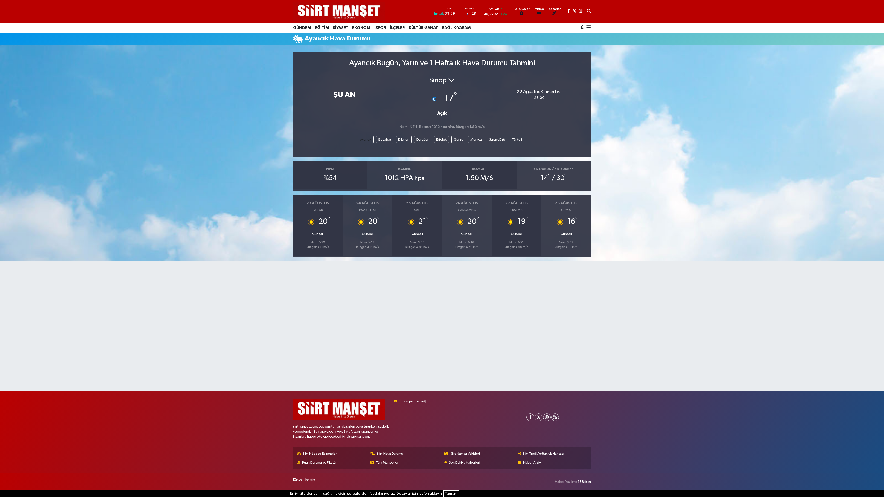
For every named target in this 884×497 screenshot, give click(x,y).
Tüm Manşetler (387, 462)
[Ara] (589, 11)
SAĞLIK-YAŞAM (456, 28)
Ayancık (365, 139)
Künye (297, 479)
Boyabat (384, 139)
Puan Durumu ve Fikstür (319, 462)
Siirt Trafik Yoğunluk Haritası (543, 453)
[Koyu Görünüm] (582, 28)
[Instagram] (547, 417)
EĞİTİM (322, 28)
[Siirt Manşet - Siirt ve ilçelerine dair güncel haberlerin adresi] (339, 11)
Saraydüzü (497, 139)
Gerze (458, 139)
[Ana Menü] (587, 28)
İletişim (310, 479)
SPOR (380, 28)
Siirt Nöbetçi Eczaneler (320, 453)
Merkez (476, 139)
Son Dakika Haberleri (464, 462)
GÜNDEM (302, 28)
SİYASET (340, 28)
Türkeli (517, 139)
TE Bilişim (584, 481)
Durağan (422, 139)
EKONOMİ (362, 28)
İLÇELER (397, 28)
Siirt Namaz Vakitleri (465, 453)
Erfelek (441, 139)
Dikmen (403, 139)
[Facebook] (530, 417)
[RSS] (555, 417)
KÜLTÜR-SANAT (423, 28)
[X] (538, 417)
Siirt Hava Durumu (390, 453)
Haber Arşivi (532, 462)
